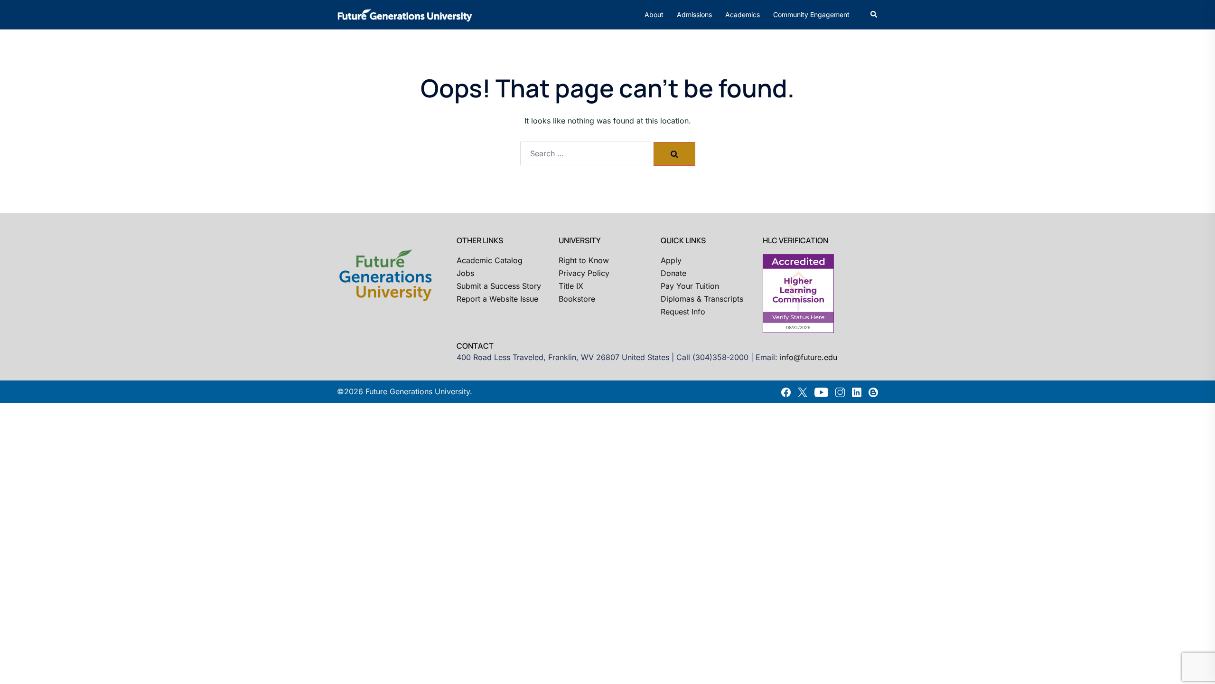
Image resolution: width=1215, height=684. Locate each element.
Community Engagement (811, 14)
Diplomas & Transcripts (702, 299)
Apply (671, 260)
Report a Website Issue (497, 299)
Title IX (571, 286)
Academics (742, 14)
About (654, 14)
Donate (673, 273)
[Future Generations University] (405, 14)
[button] (874, 15)
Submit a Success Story (499, 286)
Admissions (694, 14)
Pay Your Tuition (690, 286)
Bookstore (577, 299)
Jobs (465, 273)
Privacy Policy (584, 273)
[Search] (674, 154)
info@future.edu (808, 357)
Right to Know (584, 260)
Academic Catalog (490, 260)
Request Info (683, 311)
